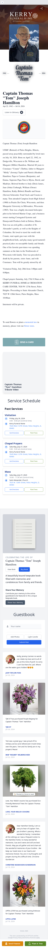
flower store (29, 325)
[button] (24, 699)
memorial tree (31, 322)
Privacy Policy (17, 938)
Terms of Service (30, 938)
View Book (11, 569)
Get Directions (14, 433)
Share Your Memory (15, 602)
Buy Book (24, 569)
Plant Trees (34, 433)
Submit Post (24, 642)
